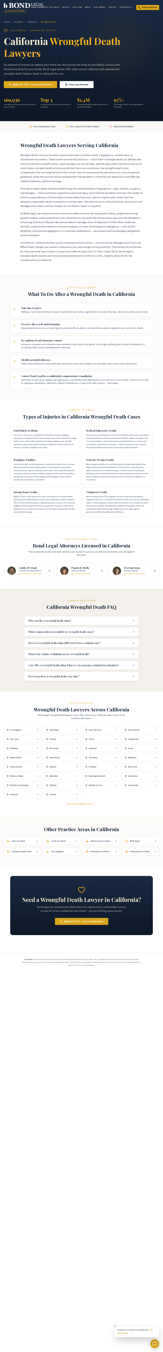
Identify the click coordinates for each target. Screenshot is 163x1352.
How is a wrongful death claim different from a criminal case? (64, 643)
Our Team (77, 7)
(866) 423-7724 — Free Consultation (32, 84)
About (88, 7)
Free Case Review (78, 84)
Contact (112, 7)
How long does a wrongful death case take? (53, 676)
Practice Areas (52, 7)
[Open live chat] (154, 1343)
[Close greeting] (115, 1326)
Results (66, 7)
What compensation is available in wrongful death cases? (61, 631)
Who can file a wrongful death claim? (49, 620)
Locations (18, 22)
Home (6, 22)
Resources (125, 7)
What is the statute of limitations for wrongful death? (59, 654)
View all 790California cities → (81, 804)
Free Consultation (149, 7)
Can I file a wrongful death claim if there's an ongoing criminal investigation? (73, 665)
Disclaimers (100, 7)
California (32, 22)
